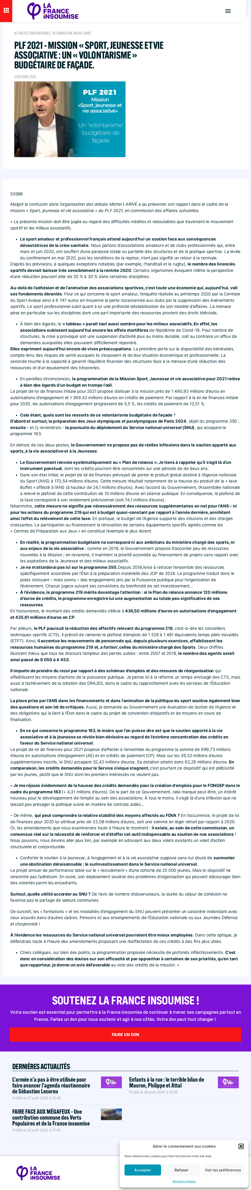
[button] (241, 1146)
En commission (62, 33)
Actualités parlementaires (32, 33)
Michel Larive (82, 33)
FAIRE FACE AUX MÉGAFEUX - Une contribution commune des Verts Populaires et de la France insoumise (51, 1117)
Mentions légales (184, 1181)
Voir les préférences (223, 1170)
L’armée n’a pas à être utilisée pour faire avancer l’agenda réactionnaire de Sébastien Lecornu (51, 1085)
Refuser (181, 1170)
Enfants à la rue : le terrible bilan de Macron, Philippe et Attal (166, 1082)
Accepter (142, 1170)
